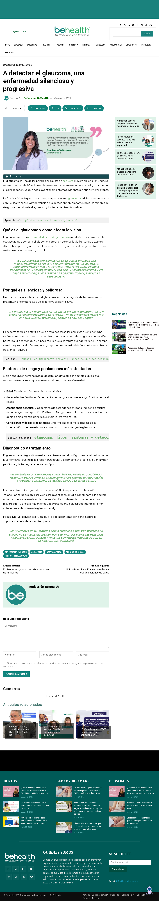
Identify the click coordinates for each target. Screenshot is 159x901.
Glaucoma (36, 552)
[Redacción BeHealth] (6, 98)
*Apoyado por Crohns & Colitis (93, 724)
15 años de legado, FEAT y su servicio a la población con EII (93, 732)
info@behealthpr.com (127, 881)
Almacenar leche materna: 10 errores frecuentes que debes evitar (139, 805)
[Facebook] (120, 25)
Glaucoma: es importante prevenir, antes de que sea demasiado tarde (70, 359)
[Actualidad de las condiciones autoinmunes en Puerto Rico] (119, 349)
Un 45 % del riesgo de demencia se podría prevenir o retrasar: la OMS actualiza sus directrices (88, 790)
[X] (142, 25)
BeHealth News (15, 721)
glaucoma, (74, 198)
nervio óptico (54, 552)
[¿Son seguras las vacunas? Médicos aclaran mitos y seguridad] (148, 141)
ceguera (68, 180)
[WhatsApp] (146, 25)
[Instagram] (124, 25)
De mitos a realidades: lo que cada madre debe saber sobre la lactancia (35, 805)
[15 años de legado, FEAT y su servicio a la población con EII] (148, 157)
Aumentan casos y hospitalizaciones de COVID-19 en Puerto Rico (18, 730)
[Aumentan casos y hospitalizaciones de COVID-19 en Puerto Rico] (148, 125)
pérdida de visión (75, 552)
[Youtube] (150, 25)
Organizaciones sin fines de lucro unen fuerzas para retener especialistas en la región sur (142, 337)
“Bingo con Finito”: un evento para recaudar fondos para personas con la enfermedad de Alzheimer (128, 190)
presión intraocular (16, 556)
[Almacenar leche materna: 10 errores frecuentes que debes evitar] (117, 806)
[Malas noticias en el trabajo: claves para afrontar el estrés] (148, 173)
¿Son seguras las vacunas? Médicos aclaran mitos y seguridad (53, 730)
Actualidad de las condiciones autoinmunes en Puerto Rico (141, 349)
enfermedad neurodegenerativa (48, 237)
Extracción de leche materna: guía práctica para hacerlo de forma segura (139, 821)
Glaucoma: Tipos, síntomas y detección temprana (84, 437)
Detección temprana (16, 552)
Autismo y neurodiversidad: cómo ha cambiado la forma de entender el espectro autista (34, 821)
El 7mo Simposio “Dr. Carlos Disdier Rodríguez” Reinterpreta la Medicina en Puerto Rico (143, 325)
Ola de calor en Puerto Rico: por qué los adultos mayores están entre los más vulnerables (87, 826)
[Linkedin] (129, 25)
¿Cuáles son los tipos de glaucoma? (51, 220)
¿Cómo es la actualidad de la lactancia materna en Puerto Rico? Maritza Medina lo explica (34, 790)
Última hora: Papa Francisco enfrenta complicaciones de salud (87, 571)
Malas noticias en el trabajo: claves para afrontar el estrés (126, 172)
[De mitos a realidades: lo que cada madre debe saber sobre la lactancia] (11, 806)
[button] (149, 890)
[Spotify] (133, 25)
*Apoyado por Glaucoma (17, 65)
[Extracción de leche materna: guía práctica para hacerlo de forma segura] (117, 821)
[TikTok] (137, 25)
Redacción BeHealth (36, 98)
